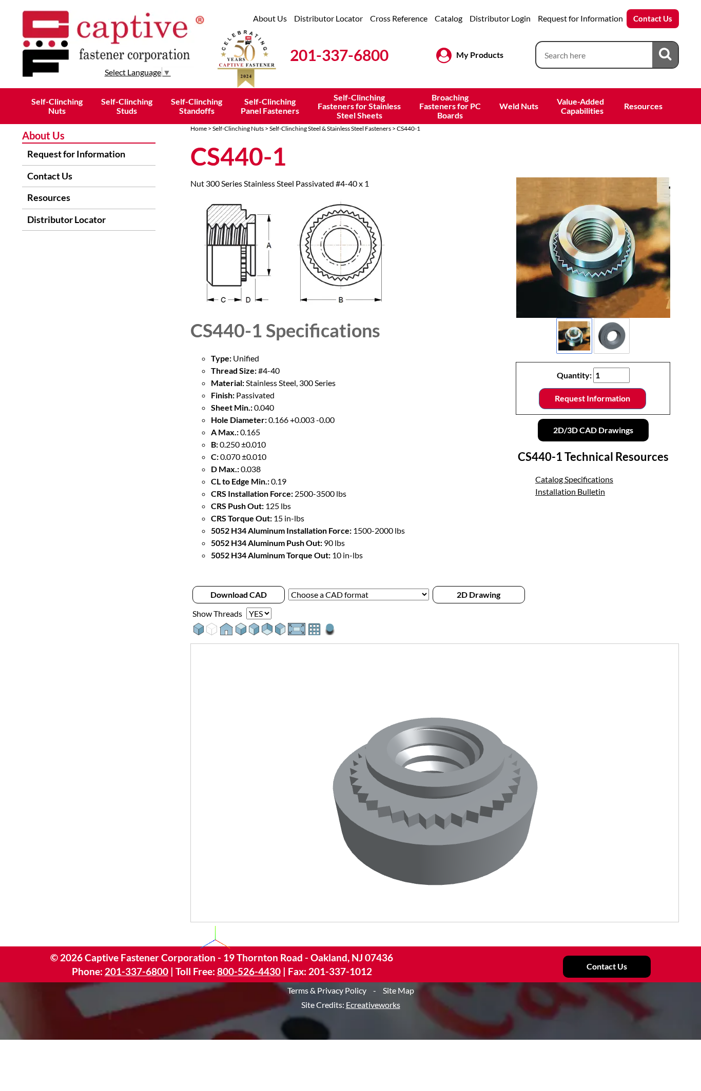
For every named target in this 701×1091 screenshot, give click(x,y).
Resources (643, 106)
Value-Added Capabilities (581, 105)
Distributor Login (500, 18)
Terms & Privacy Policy (326, 990)
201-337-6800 (339, 55)
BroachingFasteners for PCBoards (450, 106)
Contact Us (652, 18)
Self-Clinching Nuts (238, 128)
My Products (479, 54)
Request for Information (580, 18)
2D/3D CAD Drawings (593, 430)
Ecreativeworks (373, 1004)
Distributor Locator (328, 18)
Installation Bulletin (570, 491)
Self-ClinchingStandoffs (196, 105)
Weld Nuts (518, 106)
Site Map (398, 990)
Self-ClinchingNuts (57, 105)
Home (198, 128)
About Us (270, 18)
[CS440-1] (593, 247)
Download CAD (238, 594)
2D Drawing (478, 594)
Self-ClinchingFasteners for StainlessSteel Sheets (359, 106)
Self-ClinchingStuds (126, 105)
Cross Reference (398, 18)
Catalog (448, 18)
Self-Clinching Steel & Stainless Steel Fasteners (330, 128)
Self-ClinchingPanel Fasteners (270, 105)
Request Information (592, 398)
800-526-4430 (249, 971)
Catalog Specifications (574, 479)
